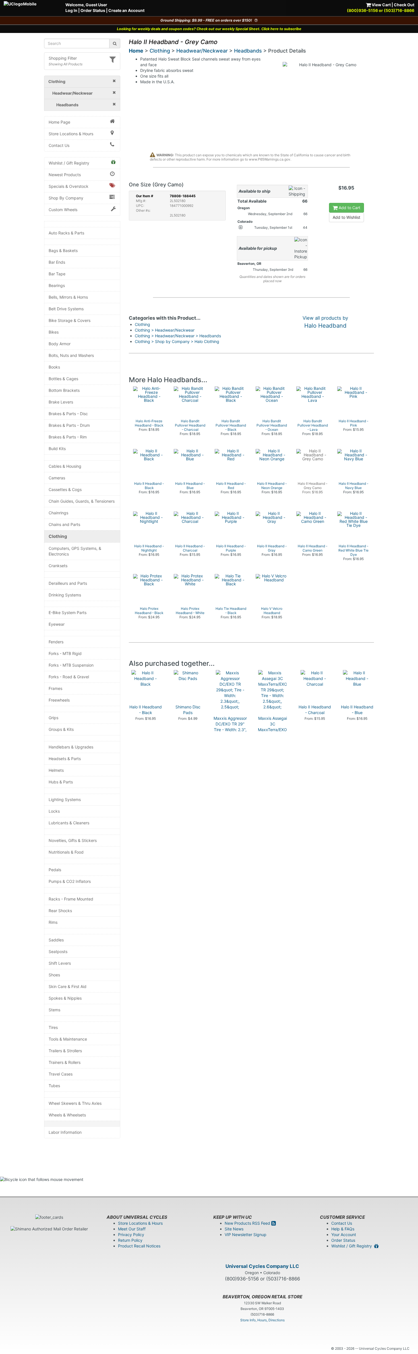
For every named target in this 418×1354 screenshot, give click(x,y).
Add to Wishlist (346, 217)
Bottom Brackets (64, 390)
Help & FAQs (342, 1228)
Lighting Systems (65, 799)
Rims (53, 922)
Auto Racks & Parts (66, 232)
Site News (234, 1228)
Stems (54, 1009)
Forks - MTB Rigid (65, 653)
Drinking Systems (65, 594)
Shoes (54, 974)
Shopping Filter (63, 58)
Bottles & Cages (63, 378)
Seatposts (58, 951)
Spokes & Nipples (65, 998)
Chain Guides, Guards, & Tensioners (82, 501)
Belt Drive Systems (66, 308)
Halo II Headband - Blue (357, 709)
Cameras (57, 477)
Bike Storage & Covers (69, 320)
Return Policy (130, 1240)
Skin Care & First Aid (67, 986)
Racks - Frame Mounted (71, 899)
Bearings (57, 285)
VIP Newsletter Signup (245, 1234)
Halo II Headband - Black (145, 709)
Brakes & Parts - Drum (69, 425)
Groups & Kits (61, 729)
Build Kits (57, 448)
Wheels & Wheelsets (67, 1114)
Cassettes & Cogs (65, 489)
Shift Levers (60, 963)
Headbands (248, 51)
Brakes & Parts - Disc (68, 413)
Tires (53, 1027)
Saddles (56, 939)
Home (136, 51)
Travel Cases (61, 1074)
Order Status (92, 10)
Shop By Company (66, 197)
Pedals (55, 869)
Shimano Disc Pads (187, 709)
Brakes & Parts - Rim (68, 436)
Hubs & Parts (61, 781)
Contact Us (59, 145)
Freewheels (59, 700)
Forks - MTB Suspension (71, 665)
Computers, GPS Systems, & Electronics (75, 551)
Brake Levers (61, 402)
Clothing (58, 536)
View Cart (381, 4)
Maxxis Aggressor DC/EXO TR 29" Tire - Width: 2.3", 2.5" (230, 727)
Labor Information (65, 1132)
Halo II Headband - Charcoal (315, 709)
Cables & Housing (65, 466)
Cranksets (58, 565)
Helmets (56, 770)
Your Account (343, 1234)
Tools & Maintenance (68, 1039)
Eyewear (57, 624)
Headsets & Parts (65, 758)
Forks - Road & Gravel (69, 676)
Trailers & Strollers (65, 1050)
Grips (53, 717)
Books (54, 367)
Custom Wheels (63, 209)
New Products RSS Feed (248, 1223)
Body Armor (60, 343)
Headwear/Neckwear (202, 51)
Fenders (56, 641)
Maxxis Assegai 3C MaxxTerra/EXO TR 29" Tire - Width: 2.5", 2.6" (272, 729)
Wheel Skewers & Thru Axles (75, 1103)
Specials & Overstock (68, 186)
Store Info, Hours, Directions (262, 1320)
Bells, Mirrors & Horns (68, 297)
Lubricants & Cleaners (69, 822)
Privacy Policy (131, 1234)
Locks (54, 811)
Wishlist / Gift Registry (69, 163)
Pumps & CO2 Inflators (70, 881)
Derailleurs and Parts (68, 583)
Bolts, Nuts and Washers (71, 355)
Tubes (54, 1085)
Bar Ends (57, 262)
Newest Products (65, 174)
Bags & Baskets (63, 250)
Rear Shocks (60, 910)
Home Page (59, 122)
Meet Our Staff (132, 1228)
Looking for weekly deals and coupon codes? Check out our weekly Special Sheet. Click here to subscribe (209, 29)
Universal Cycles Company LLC (262, 1266)
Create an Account (126, 10)
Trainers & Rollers (64, 1062)
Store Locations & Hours (71, 133)
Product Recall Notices (139, 1245)
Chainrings (58, 512)
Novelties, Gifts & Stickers (73, 840)
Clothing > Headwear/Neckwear (164, 330)
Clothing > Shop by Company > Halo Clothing (177, 341)
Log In (71, 10)
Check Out (404, 4)
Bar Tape (57, 273)
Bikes (54, 332)
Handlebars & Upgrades (71, 746)
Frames (55, 688)
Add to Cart (349, 207)
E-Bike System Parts (67, 612)
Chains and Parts (64, 524)
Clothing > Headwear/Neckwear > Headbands (178, 335)
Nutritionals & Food (66, 852)
